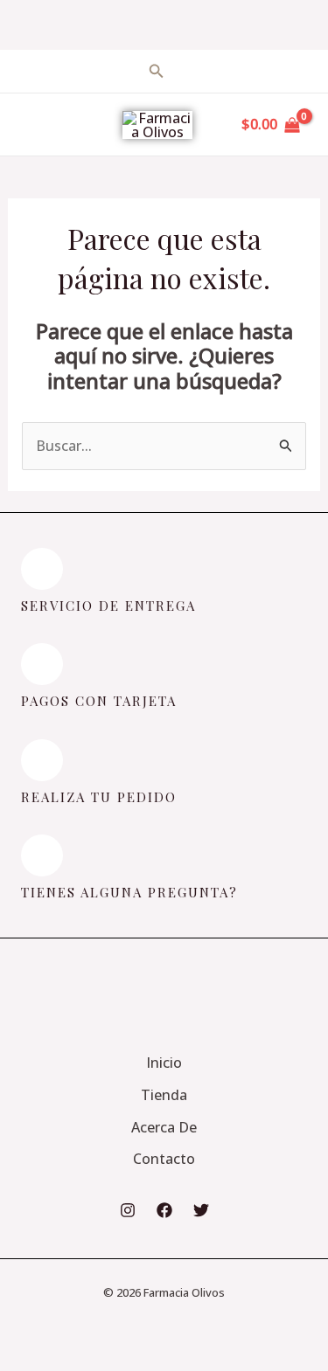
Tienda (164, 1094)
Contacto (164, 1158)
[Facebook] (164, 1210)
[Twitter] (201, 1210)
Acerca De (164, 1127)
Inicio (164, 1062)
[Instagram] (128, 1210)
